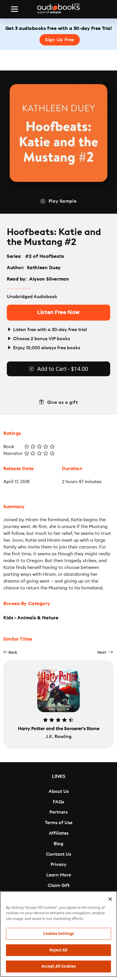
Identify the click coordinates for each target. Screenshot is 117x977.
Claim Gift (59, 885)
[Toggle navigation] (14, 9)
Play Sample (62, 201)
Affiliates (58, 833)
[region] (58, 934)
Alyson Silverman (49, 279)
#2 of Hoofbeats (45, 256)
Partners (58, 812)
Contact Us (58, 854)
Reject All (58, 950)
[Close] (110, 899)
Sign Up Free (59, 40)
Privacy (58, 864)
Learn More (58, 875)
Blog (58, 843)
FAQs (58, 802)
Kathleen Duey (44, 267)
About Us (59, 791)
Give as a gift (62, 402)
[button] (10, 652)
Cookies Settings (58, 933)
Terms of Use (58, 822)
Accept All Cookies (58, 966)
